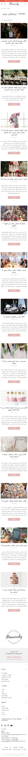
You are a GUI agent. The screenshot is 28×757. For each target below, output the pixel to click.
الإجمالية (7, 755)
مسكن (8, 8)
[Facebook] (2, 726)
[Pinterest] (8, 726)
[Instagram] (5, 726)
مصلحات (11, 755)
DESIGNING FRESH (18, 755)
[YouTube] (12, 726)
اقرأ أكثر (14, 61)
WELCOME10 (14, 657)
